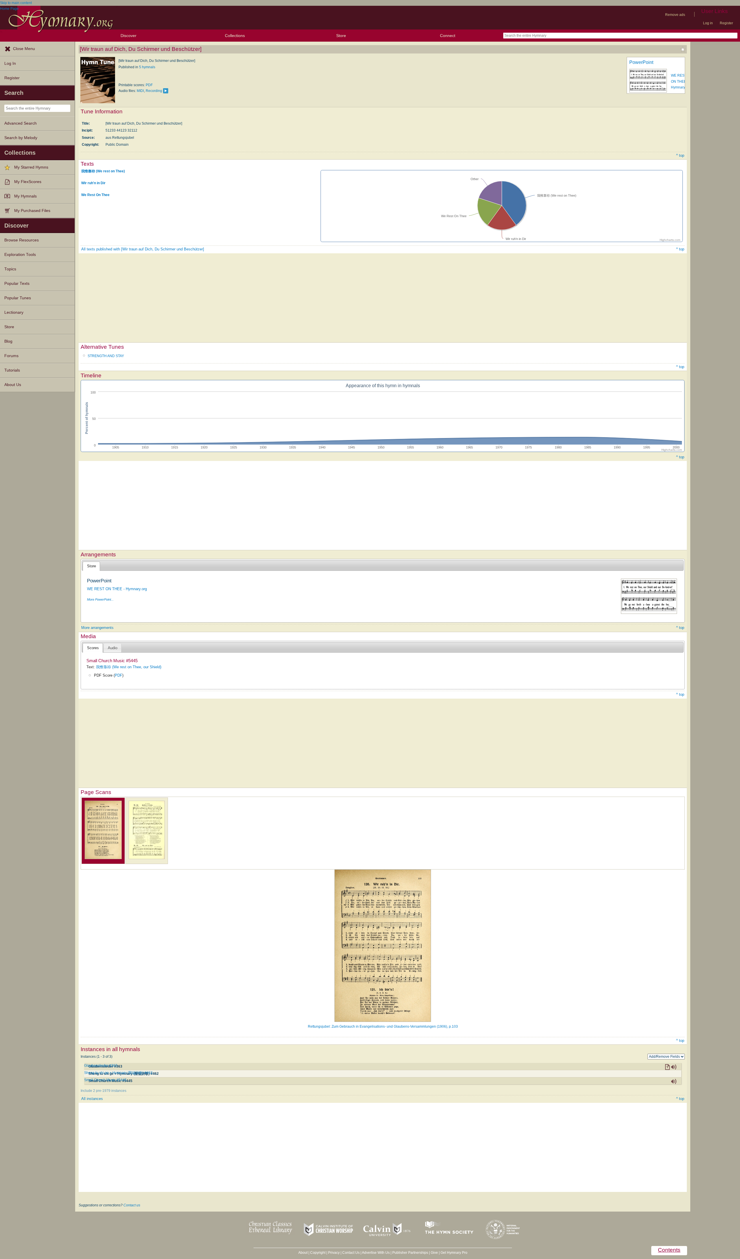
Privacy (334, 1253)
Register (726, 23)
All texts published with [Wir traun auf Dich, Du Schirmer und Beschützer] (142, 249)
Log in (708, 23)
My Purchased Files (32, 210)
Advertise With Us (376, 1253)
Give (434, 1253)
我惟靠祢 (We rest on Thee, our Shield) (128, 667)
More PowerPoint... (100, 599)
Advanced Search (20, 123)
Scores (93, 648)
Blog (8, 341)
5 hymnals (147, 67)
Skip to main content (16, 3)
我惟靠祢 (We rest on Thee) (103, 171)
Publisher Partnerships (410, 1253)
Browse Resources (21, 240)
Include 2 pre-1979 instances (103, 1091)
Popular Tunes (17, 298)
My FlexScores (27, 182)
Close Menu (24, 49)
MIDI (140, 91)
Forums (11, 356)
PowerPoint (641, 62)
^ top (680, 155)
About (303, 1253)
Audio (112, 648)
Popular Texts (16, 283)
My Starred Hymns (31, 167)
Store (341, 35)
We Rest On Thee (95, 195)
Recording (154, 91)
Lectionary (13, 312)
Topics (10, 269)
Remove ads (675, 15)
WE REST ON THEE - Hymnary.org (681, 81)
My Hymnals (25, 196)
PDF (149, 85)
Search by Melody (20, 138)
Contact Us (351, 1253)
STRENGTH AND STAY (106, 356)
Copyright (317, 1253)
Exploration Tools (20, 254)
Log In (10, 63)
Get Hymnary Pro (454, 1253)
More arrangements (97, 627)
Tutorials (12, 370)
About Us (12, 385)
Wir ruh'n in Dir (93, 183)
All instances (92, 1098)
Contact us (131, 1205)
